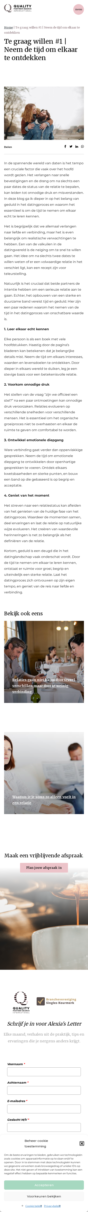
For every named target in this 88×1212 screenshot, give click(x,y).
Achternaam (17, 1082)
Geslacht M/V (18, 1120)
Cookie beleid (33, 1205)
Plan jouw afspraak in (44, 868)
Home (8, 27)
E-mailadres (17, 1101)
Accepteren (44, 1185)
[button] (82, 1143)
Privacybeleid (52, 1205)
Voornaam (16, 1064)
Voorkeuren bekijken (44, 1196)
